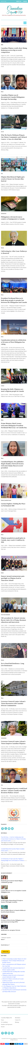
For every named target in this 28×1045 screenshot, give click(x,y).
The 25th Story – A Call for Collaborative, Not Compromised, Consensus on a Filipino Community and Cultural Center (13, 838)
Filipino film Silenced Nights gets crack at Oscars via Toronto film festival (13, 179)
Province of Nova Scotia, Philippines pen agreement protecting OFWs (12, 921)
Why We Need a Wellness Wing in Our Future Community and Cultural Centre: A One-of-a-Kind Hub (14, 137)
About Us (18, 1)
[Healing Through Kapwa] (14, 814)
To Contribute (4, 1022)
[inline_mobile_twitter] (12, 1044)
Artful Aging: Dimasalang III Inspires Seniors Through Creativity (12, 901)
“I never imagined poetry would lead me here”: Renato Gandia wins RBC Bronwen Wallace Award (14, 791)
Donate (3, 1026)
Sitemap (17, 1022)
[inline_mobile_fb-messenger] (21, 1044)
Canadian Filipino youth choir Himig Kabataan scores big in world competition (14, 50)
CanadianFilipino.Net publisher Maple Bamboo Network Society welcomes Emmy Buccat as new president (12, 465)
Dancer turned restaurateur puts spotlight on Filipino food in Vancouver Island (12, 578)
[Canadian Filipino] (14, 11)
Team (2, 1020)
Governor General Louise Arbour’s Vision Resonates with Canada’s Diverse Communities (13, 704)
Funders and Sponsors (6, 1024)
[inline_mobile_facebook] (7, 1044)
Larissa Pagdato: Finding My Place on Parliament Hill (13, 505)
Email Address (5, 945)
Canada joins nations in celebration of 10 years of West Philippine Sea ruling (13, 342)
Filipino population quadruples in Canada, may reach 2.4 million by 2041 (13, 540)
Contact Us (17, 1020)
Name (3, 939)
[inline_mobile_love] (2, 1044)
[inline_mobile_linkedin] (16, 1044)
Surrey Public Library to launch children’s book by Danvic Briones (13, 911)
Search (25, 1)
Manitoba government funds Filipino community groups (12, 881)
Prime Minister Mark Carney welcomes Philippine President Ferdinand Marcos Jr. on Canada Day (14, 426)
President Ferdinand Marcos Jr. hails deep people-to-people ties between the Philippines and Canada (14, 300)
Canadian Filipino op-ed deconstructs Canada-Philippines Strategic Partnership (13, 97)
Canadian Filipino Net (6, 1017)
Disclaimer (17, 1017)
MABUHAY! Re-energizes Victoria (10, 930)
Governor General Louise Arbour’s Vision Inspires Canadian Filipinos (13, 742)
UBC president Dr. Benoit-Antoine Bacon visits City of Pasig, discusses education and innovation (13, 620)
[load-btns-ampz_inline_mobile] (26, 1044)
